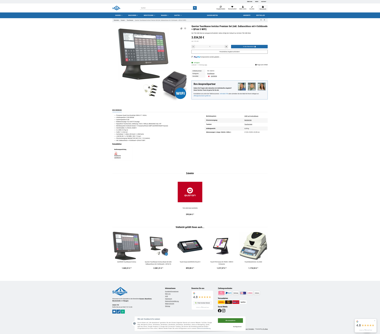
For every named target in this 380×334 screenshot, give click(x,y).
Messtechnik (116, 301)
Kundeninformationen (172, 291)
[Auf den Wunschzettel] (185, 28)
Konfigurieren (237, 326)
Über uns (249, 1)
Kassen (141, 299)
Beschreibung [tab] (117, 110)
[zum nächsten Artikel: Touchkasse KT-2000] (264, 20)
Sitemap (167, 306)
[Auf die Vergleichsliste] (181, 28)
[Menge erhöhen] (226, 46)
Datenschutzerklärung (172, 301)
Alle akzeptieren (230, 320)
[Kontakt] (114, 312)
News (256, 1)
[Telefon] (119, 312)
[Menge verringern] (193, 46)
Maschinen (148, 299)
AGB (166, 296)
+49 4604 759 (224, 93)
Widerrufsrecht (169, 304)
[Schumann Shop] (116, 8)
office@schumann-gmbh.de (202, 96)
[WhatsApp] (123, 312)
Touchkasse (210, 73)
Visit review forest (203, 303)
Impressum (168, 299)
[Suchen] (195, 8)
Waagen (125, 301)
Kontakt (263, 1)
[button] (243, 8)
